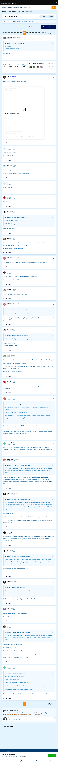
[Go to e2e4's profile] (4, 609)
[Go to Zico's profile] (37, 67)
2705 (36, 32)
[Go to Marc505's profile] (41, 67)
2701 (24, 32)
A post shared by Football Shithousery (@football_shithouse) (23, 136)
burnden (9, 289)
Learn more (3, 2)
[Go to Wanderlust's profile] (4, 166)
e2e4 (8, 608)
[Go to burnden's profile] (4, 290)
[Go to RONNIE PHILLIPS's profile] (4, 38)
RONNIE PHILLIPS (11, 37)
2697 (12, 32)
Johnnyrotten (10, 397)
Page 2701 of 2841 (50, 33)
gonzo (8, 355)
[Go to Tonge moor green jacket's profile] (34, 67)
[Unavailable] (29, 224)
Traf (21, 43)
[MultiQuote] (3, 58)
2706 (39, 32)
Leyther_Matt (10, 443)
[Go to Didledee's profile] (4, 239)
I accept (53, 755)
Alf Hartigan (10, 532)
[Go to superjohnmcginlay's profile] (4, 21)
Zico (8, 76)
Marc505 (9, 197)
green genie (10, 493)
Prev (6, 32)
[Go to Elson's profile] (4, 148)
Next (42, 32)
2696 (9, 32)
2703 (30, 32)
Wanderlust (10, 165)
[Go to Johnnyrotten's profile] (4, 398)
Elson (8, 148)
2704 (33, 32)
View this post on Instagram (12, 113)
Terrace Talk (30, 21)
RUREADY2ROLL (11, 257)
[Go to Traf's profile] (4, 212)
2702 (27, 32)
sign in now (37, 713)
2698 (15, 32)
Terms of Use (23, 756)
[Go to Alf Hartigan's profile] (4, 532)
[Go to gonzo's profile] (30, 67)
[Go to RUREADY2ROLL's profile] (4, 258)
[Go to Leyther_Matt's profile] (4, 443)
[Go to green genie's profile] (4, 494)
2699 (18, 32)
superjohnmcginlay (11, 21)
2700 (21, 32)
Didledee (9, 238)
